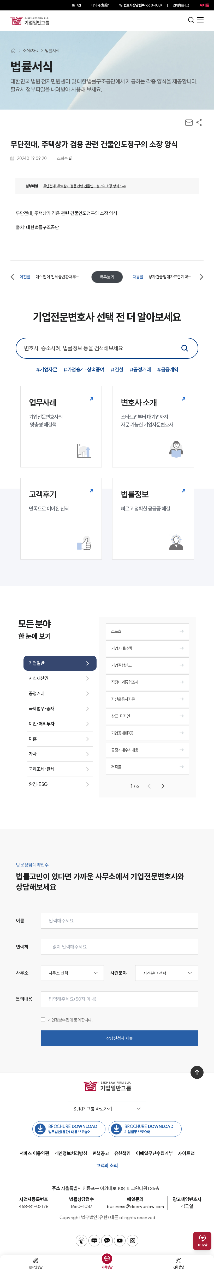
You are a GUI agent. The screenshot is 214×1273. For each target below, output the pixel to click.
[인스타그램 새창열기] (132, 1240)
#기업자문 (46, 369)
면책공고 (101, 1153)
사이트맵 (186, 1153)
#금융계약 (167, 369)
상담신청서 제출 (119, 1038)
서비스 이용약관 (34, 1153)
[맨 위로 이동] (197, 1072)
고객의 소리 (107, 1166)
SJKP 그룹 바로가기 (92, 1109)
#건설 (117, 369)
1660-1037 (142, 5)
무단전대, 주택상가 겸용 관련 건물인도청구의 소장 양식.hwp (84, 186)
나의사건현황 (100, 5)
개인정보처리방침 (71, 1153)
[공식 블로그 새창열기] (94, 1240)
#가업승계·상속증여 (83, 369)
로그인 (76, 5)
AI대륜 (204, 5)
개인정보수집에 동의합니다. (70, 1020)
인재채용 (178, 5)
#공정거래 (140, 369)
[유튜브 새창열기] (120, 1240)
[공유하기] (199, 122)
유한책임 (122, 1153)
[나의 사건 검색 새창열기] (81, 1240)
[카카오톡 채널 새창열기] (107, 1240)
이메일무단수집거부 (154, 1153)
